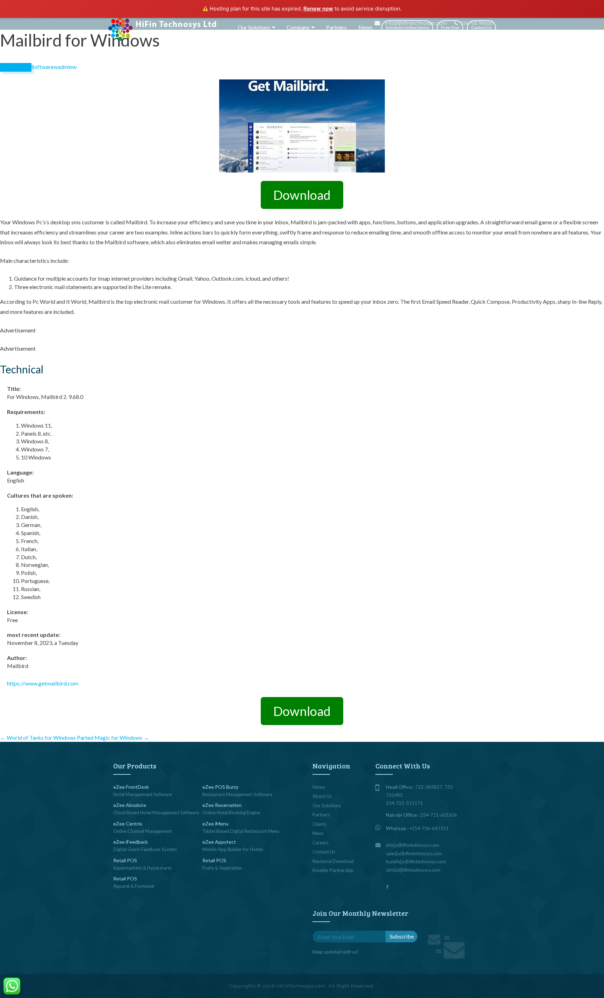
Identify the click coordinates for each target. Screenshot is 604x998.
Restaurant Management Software (237, 794)
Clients (319, 824)
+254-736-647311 (429, 828)
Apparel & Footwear (134, 886)
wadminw (65, 66)
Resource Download (333, 861)
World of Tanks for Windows (38, 737)
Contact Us (481, 27)
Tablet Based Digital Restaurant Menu (240, 831)
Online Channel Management (142, 831)
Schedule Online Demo (407, 27)
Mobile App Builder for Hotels (232, 849)
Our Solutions (254, 27)
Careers (320, 842)
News (365, 27)
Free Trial (450, 27)
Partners (336, 27)
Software (42, 66)
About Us (322, 796)
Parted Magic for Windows (113, 737)
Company (298, 27)
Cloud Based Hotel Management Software (156, 812)
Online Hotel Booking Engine (231, 812)
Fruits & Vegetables (222, 868)
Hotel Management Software (142, 794)
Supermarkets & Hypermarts (142, 868)
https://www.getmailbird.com (42, 683)
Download (302, 195)
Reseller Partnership (332, 870)
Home (318, 787)
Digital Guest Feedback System (145, 849)
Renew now (318, 8)
